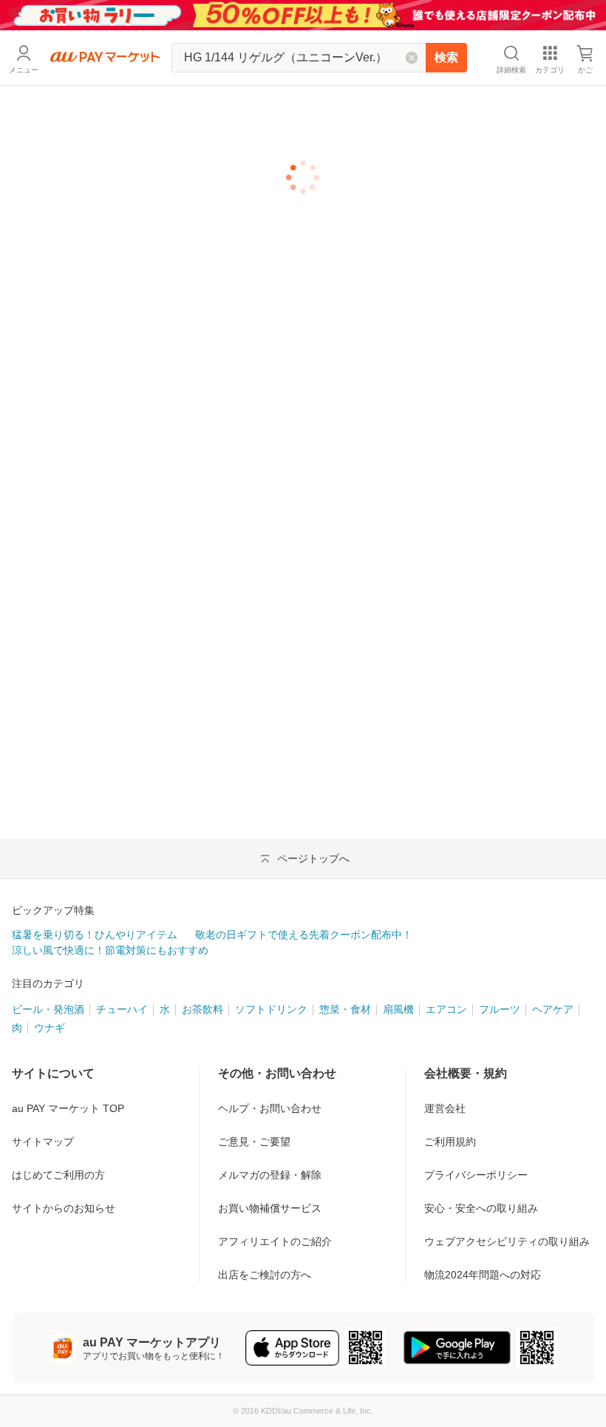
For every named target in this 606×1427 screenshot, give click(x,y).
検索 (446, 57)
